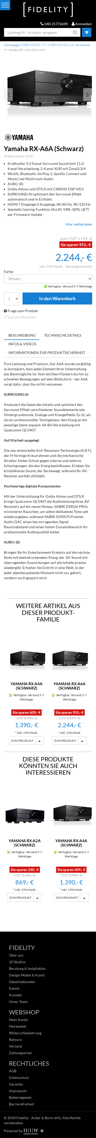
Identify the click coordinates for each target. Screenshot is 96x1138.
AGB (12, 1071)
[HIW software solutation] (31, 1131)
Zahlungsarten (20, 1053)
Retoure (15, 1039)
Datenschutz (19, 1077)
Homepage (11, 45)
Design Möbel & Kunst (27, 975)
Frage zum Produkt (22, 311)
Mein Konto (18, 1019)
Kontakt (15, 995)
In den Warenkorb (57, 299)
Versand (15, 1046)
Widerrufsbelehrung (25, 1033)
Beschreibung (22, 335)
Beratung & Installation (27, 968)
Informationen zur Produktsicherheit (46, 352)
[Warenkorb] (86, 32)
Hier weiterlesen (79, 224)
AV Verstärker (80, 45)
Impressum (18, 1091)
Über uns (16, 955)
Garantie (16, 1084)
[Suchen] (75, 32)
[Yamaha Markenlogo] (48, 137)
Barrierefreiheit (21, 1104)
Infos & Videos (22, 344)
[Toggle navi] (5, 5)
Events (14, 988)
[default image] (48, 94)
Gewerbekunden (22, 982)
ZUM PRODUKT (22, 741)
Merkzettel (17, 1026)
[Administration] (42, 1131)
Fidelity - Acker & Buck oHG (38, 1118)
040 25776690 (56, 24)
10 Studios (17, 962)
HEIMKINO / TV (35, 45)
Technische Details (62, 335)
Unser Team (18, 1001)
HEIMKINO (58, 45)
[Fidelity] (48, 10)
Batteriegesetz (20, 1097)
